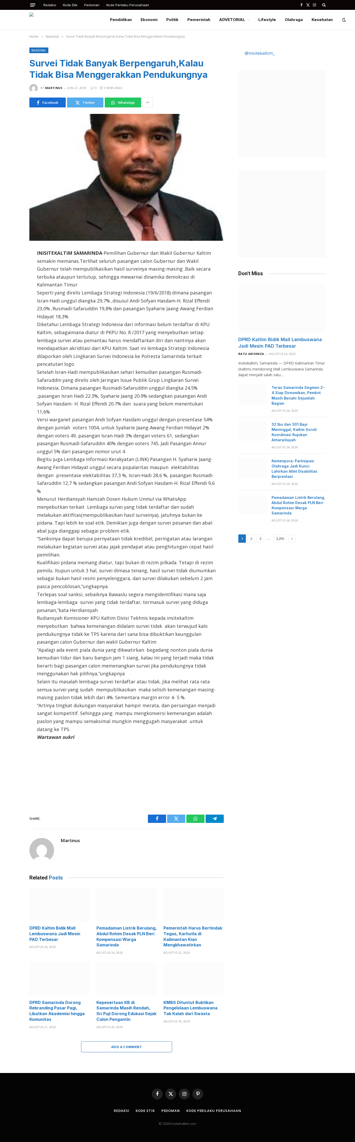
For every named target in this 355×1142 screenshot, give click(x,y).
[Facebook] (11, 265)
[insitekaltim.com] (65, 20)
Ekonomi (149, 19)
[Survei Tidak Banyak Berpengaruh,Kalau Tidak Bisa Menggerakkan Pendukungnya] (126, 177)
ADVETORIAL (232, 19)
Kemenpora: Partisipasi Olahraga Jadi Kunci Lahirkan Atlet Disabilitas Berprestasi (294, 469)
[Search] (323, 5)
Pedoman (92, 5)
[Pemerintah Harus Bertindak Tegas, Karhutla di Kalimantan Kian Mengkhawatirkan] (193, 904)
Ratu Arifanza (251, 354)
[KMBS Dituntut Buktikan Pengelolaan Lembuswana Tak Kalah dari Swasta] (193, 979)
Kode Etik (70, 5)
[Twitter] (11, 276)
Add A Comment (126, 1046)
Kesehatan (322, 19)
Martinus (54, 88)
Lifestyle (267, 19)
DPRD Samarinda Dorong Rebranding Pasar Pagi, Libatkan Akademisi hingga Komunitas (57, 1011)
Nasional (38, 50)
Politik (172, 19)
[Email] (11, 320)
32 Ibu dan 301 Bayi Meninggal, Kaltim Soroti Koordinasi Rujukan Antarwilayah (294, 432)
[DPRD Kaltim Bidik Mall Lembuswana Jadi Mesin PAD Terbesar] (59, 904)
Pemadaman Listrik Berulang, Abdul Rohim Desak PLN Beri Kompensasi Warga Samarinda (126, 936)
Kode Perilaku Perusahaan (127, 5)
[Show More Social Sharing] (147, 102)
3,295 (280, 538)
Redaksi (49, 5)
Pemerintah (198, 19)
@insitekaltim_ (260, 53)
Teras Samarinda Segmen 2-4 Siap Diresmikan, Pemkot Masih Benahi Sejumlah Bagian (298, 395)
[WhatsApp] (11, 298)
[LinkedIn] (11, 287)
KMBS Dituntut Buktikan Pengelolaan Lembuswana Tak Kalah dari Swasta (190, 1008)
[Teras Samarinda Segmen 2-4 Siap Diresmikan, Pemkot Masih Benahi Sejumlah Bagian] (252, 394)
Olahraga (294, 19)
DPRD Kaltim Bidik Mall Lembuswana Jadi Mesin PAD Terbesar (54, 933)
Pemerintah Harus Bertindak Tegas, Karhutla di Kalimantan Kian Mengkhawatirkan (192, 936)
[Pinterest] (11, 309)
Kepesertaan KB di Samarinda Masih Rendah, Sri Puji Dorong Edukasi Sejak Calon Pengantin (126, 1011)
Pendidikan (121, 19)
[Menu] (32, 5)
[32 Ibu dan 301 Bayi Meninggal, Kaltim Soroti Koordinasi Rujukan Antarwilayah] (252, 431)
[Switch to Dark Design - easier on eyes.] (343, 20)
